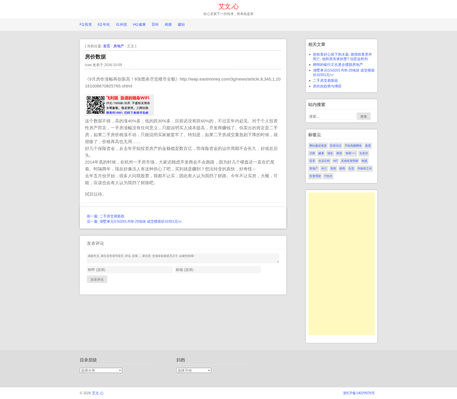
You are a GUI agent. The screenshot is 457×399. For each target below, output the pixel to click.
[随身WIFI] (119, 114)
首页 (106, 46)
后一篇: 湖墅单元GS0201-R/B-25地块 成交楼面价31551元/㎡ (134, 221)
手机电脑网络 (353, 145)
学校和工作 (365, 168)
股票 (368, 145)
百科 (155, 24)
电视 (364, 161)
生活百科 (324, 161)
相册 (168, 24)
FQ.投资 (86, 24)
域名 (330, 153)
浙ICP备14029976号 (359, 393)
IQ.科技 (121, 24)
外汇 (324, 168)
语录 (312, 161)
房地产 (118, 46)
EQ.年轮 (104, 24)
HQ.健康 (139, 24)
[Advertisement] (341, 263)
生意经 (363, 153)
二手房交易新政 (325, 80)
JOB (312, 153)
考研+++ (350, 153)
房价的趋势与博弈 (327, 86)
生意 (351, 168)
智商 (333, 168)
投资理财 (315, 176)
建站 (181, 24)
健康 (321, 153)
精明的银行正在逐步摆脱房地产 (338, 64)
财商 (342, 168)
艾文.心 (229, 6)
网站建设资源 (318, 145)
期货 (339, 153)
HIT (335, 161)
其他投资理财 (349, 161)
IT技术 (328, 176)
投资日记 (335, 145)
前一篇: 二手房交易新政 (105, 216)
